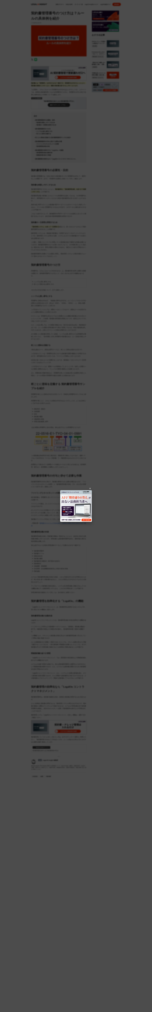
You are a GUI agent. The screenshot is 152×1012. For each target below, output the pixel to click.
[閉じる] (90, 488)
